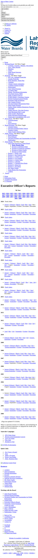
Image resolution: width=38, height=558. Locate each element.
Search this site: (5, 53)
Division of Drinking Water (20, 147)
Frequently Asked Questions (12, 504)
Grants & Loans (9, 505)
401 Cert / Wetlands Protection (17, 77)
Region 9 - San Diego (14, 166)
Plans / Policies (8, 508)
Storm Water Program (14, 105)
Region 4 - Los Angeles (15, 158)
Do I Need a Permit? (10, 452)
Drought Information (10, 473)
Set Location (4, 9)
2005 (19, 197)
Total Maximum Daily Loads (16, 112)
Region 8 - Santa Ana (14, 165)
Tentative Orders (13, 130)
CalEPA (10, 171)
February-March (15, 282)
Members (11, 69)
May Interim (32, 244)
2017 (3, 195)
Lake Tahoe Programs (14, 89)
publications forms (10, 178)
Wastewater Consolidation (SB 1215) (19, 117)
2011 (27, 195)
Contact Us (7, 30)
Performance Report (10, 481)
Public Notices (9, 133)
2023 (11, 193)
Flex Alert (7, 440)
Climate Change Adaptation (16, 84)
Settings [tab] (6, 33)
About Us (7, 28)
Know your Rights (10, 457)
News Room (8, 118)
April (22, 204)
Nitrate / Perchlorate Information (17, 92)
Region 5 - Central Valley (15, 160)
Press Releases (12, 123)
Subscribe (7, 32)
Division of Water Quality (19, 150)
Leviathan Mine (12, 90)
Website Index (8, 486)
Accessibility (8, 520)
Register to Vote (9, 442)
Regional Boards (29, 545)
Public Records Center (11, 510)
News (10, 122)
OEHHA (31, 553)
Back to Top (8, 515)
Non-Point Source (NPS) (15, 94)
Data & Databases (9, 471)
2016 (7, 195)
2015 (11, 195)
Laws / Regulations (10, 507)
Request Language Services (12, 476)
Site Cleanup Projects (14, 102)
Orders (10, 70)
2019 (27, 193)
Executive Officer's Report (12, 502)
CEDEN (7, 470)
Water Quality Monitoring (15, 113)
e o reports (8, 181)
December (33, 214)
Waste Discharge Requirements (17, 115)
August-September (10, 347)
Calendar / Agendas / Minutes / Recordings (20, 65)
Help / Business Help (11, 459)
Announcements (13, 120)
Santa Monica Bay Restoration (17, 170)
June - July (33, 282)
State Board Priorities (10, 494)
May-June (28, 377)
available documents (10, 179)
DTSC (26, 553)
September (13, 214)
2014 (15, 195)
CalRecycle (16, 553)
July (33, 212)
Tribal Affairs (8, 483)
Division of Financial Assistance (21, 148)
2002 (31, 197)
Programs (7, 75)
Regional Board (9, 64)
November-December (28, 347)
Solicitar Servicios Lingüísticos (13, 478)
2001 (16, 198)
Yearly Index (8, 209)
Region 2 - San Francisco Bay (17, 155)
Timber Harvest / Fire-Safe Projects (18, 110)
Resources (4, 466)
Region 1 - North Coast (15, 153)
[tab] (2, 3)
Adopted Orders (13, 127)
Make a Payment (9, 455)
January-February (9, 353)
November (26, 214)
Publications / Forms (10, 512)
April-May (25, 300)
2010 (31, 195)
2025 (3, 193)
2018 (31, 193)
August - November (10, 284)
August (6, 214)
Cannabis (11, 82)
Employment (8, 500)
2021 (19, 193)
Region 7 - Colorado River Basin (17, 163)
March (18, 204)
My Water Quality (13, 168)
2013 (19, 195)
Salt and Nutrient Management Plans (18, 104)
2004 (23, 197)
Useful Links (8, 485)
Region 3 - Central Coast (15, 156)
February (12, 204)
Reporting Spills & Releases (16, 100)
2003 (27, 197)
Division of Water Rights (19, 151)
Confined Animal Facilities (16, 85)
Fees (6, 454)
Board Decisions (9, 125)
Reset (3, 16)
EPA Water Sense (9, 435)
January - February (9, 290)
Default (3, 12)
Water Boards (8, 142)
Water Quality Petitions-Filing (16, 132)
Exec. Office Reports (14, 67)
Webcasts (11, 74)
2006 (15, 197)
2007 (11, 197)
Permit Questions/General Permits (18, 99)
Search (6, 173)
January (6, 204)
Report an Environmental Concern (14, 437)
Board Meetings (12, 135)
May (26, 204)
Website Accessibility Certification (19, 538)
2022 (15, 193)
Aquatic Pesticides (13, 79)
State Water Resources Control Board (19, 143)
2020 (23, 193)
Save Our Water (9, 438)
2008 (7, 197)
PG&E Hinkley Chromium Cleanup (18, 97)
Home (6, 62)
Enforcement (12, 87)
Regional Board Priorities (11, 495)
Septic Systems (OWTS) (15, 95)
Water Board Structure (14, 72)
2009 (3, 197)
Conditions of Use (9, 517)
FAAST (6, 475)
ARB (10, 553)
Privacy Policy (8, 518)
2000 (20, 198)
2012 (23, 195)
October (19, 214)
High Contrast (5, 14)
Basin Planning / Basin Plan (16, 80)
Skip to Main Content (7, 1)
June (30, 204)
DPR (21, 553)
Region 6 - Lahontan (14, 161)
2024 (7, 193)
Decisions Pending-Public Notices (18, 128)
